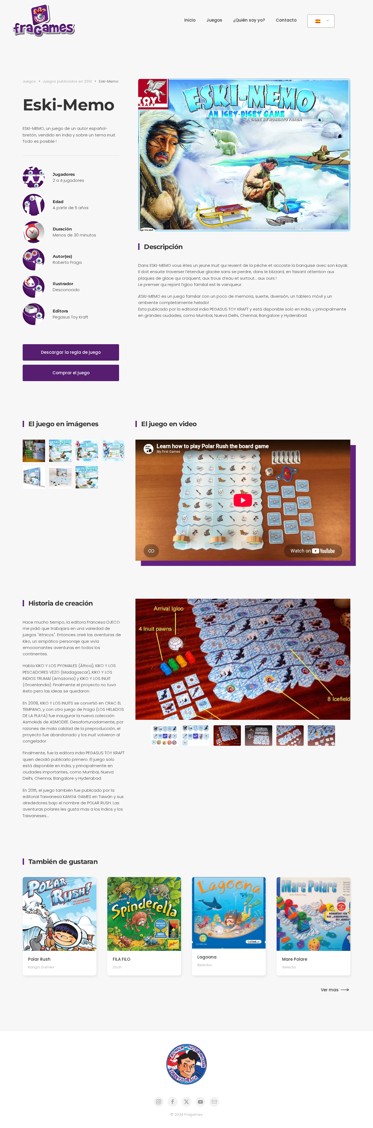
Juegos (214, 20)
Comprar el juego (71, 373)
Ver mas (330, 990)
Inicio (190, 20)
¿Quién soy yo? (249, 20)
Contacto (286, 20)
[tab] (164, 735)
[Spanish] (320, 21)
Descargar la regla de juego (71, 352)
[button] (34, 451)
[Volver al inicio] (45, 20)
